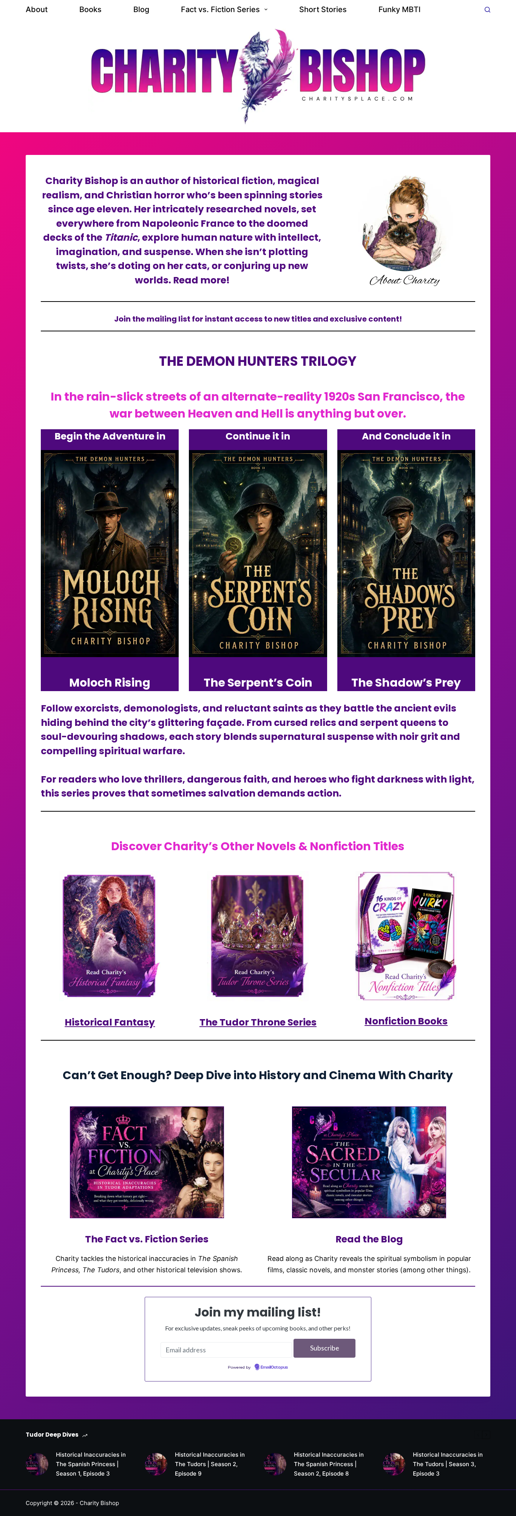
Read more (199, 280)
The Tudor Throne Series (258, 1022)
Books (90, 9)
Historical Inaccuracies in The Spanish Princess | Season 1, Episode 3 (91, 1464)
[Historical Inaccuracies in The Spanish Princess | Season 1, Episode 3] (37, 1464)
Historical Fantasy (110, 1022)
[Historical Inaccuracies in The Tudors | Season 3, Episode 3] (394, 1464)
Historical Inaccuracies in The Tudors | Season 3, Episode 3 (448, 1464)
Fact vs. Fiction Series (220, 9)
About (37, 9)
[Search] (487, 9)
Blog (141, 9)
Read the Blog (369, 1239)
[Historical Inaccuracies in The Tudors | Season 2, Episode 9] (156, 1464)
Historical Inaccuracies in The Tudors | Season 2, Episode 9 (210, 1464)
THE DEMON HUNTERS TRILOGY (258, 361)
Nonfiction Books (406, 1021)
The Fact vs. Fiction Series (147, 1239)
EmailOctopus (274, 1367)
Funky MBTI (399, 9)
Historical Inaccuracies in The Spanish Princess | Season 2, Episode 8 (329, 1464)
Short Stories (323, 9)
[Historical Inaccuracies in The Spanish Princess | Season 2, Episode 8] (275, 1464)
